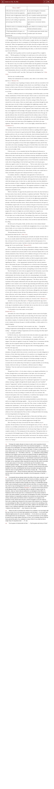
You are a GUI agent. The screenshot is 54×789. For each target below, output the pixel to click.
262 (42, 424)
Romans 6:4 (44, 298)
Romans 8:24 (27, 245)
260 (27, 300)
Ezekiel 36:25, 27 (10, 311)
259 (16, 151)
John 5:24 (24, 234)
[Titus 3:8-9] (51, 2)
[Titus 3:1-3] (44, 2)
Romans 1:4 (28, 487)
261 (19, 371)
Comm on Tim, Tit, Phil (11, 2)
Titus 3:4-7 (16, 8)
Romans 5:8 (15, 80)
